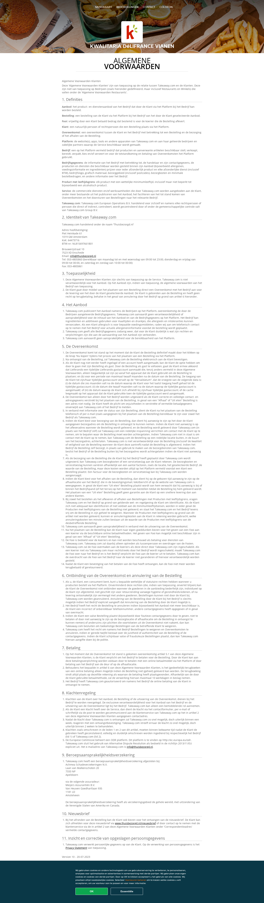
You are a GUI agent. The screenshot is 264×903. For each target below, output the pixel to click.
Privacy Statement (76, 848)
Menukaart (103, 7)
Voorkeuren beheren (135, 880)
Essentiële (127, 891)
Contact (149, 7)
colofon (166, 7)
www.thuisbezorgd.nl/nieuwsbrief (135, 823)
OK (92, 891)
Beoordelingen (127, 7)
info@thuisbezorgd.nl (83, 256)
